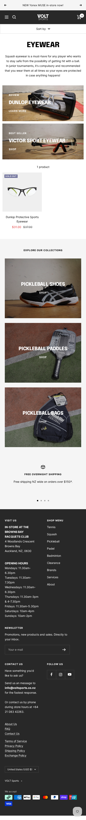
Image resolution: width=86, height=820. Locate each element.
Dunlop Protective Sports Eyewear (22, 219)
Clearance (53, 563)
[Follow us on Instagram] (60, 674)
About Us (11, 724)
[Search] (14, 17)
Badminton (54, 555)
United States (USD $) (19, 769)
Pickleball (53, 541)
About (51, 584)
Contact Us (12, 733)
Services (52, 577)
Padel (50, 548)
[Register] (64, 649)
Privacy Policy (14, 746)
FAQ (7, 728)
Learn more (68, 6)
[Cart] (79, 17)
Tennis (51, 527)
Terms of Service (16, 741)
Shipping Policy (15, 750)
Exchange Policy (15, 755)
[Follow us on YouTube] (69, 674)
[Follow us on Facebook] (51, 674)
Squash (52, 534)
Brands (51, 570)
